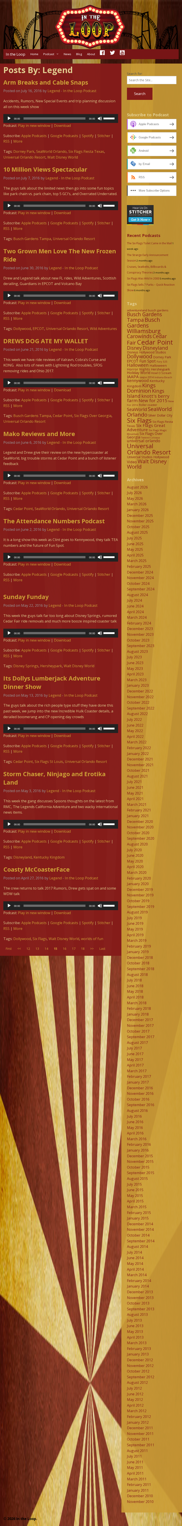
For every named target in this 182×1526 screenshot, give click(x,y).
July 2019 (134, 917)
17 (73, 948)
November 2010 (140, 1501)
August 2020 (137, 844)
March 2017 (136, 1070)
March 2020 (136, 872)
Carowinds (139, 336)
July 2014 (134, 1252)
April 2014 (135, 1269)
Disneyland (22, 857)
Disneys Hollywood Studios (146, 352)
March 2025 (136, 560)
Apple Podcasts (34, 135)
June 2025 (135, 543)
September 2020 (140, 838)
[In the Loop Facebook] (102, 54)
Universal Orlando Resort (24, 157)
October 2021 (138, 770)
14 (46, 948)
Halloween (138, 365)
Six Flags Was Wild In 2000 (143, 278)
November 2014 (140, 1229)
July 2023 (134, 657)
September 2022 (140, 708)
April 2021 (135, 798)
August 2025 (137, 532)
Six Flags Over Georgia (92, 415)
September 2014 (140, 1241)
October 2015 (138, 1167)
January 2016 (138, 1150)
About (91, 54)
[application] (60, 118)
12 (28, 948)
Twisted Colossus (150, 437)
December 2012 (140, 1359)
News (67, 54)
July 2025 (134, 538)
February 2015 (139, 1212)
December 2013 (140, 1291)
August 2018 (137, 974)
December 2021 (140, 759)
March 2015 (136, 1206)
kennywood (138, 380)
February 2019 (139, 946)
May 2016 (135, 1127)
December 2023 (140, 628)
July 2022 (134, 719)
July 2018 (134, 980)
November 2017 (140, 1025)
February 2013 (139, 1348)
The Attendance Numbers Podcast (54, 521)
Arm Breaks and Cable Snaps (45, 82)
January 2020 (138, 883)
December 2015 (140, 1156)
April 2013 (135, 1337)
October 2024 (138, 583)
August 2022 (137, 713)
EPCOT (38, 328)
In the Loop (15, 54)
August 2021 (137, 776)
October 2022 (138, 702)
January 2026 (138, 509)
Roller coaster (148, 405)
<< (19, 948)
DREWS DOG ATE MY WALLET (45, 341)
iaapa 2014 (147, 377)
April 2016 (135, 1133)
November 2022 (140, 696)
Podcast (48, 54)
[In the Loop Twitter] (112, 54)
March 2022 (136, 742)
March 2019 (136, 940)
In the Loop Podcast (79, 90)
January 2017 (138, 1082)
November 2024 (140, 577)
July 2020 (134, 849)
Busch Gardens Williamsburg (144, 325)
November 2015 (140, 1161)
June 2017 (135, 1053)
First (9, 948)
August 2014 (137, 1246)
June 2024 (135, 606)
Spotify (88, 135)
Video (132, 461)
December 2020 (140, 821)
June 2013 (135, 1325)
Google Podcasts (64, 135)
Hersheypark (51, 665)
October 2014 (138, 1235)
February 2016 (139, 1144)
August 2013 (137, 1314)
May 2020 (135, 861)
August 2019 (137, 912)
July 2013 (134, 1320)
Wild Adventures (103, 328)
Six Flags (40, 938)
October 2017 (138, 1031)
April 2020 (135, 866)
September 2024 (140, 589)
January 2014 (138, 1286)
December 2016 (140, 1088)
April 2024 (135, 611)
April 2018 (135, 997)
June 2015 (135, 1189)
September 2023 (140, 645)
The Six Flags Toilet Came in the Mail (149, 243)
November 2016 (140, 1093)
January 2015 (138, 1218)
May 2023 (135, 668)
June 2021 (135, 787)
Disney (134, 348)
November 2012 (140, 1365)
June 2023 (135, 662)
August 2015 (137, 1178)
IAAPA (133, 376)
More (17, 141)
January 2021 (138, 815)
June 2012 (135, 1394)
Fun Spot (147, 361)
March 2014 (136, 1274)
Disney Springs (25, 665)
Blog (79, 54)
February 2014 (139, 1280)
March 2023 (136, 679)
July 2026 (134, 492)
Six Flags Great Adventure (146, 427)
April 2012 (135, 1405)
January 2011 (138, 1490)
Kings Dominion (141, 388)
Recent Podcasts (143, 235)
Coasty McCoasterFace (36, 869)
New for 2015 (152, 400)
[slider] (109, 118)
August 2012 (137, 1382)
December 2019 (140, 889)
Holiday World (138, 372)
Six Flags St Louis (49, 761)
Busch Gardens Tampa (32, 238)
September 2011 (140, 1445)
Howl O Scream (161, 373)
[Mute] (100, 118)
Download (62, 125)
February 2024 (139, 623)
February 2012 (139, 1416)
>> (92, 948)
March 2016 (136, 1138)
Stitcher (103, 135)
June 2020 (135, 855)
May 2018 (135, 991)
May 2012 (135, 1399)
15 (55, 948)
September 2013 (140, 1309)
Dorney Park (23, 151)
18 (83, 948)
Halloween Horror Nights (147, 367)
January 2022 (138, 753)
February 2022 (139, 747)
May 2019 (135, 929)
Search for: (134, 74)
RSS (6, 141)
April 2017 (135, 1065)
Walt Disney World (62, 157)
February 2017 (139, 1076)
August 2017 (137, 1042)
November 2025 (140, 521)
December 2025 (140, 515)
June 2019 (135, 923)
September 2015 (140, 1172)
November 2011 (140, 1433)
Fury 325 (162, 361)
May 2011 (135, 1467)
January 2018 (138, 1014)
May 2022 (135, 730)
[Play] (9, 118)
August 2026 (137, 487)
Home (34, 54)
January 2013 (138, 1354)
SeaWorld (137, 409)
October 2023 (138, 640)
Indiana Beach (163, 377)
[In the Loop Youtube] (122, 54)
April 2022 (135, 736)
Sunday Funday (26, 597)
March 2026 (136, 504)
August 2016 (137, 1110)
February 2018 (139, 1008)
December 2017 (140, 1019)
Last (102, 948)
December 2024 (140, 572)
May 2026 (135, 498)
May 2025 (135, 549)
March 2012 (136, 1410)
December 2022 (140, 691)
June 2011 (135, 1462)
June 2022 (135, 725)
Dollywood (22, 328)
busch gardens (158, 310)
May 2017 (135, 1059)
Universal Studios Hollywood (148, 457)
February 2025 (139, 566)
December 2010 (140, 1495)
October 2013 (138, 1303)
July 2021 (134, 781)
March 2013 (136, 1342)
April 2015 (135, 1201)
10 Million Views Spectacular (45, 169)
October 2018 (138, 963)
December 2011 (140, 1427)
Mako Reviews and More (39, 434)
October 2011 (138, 1439)
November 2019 (140, 895)
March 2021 (136, 804)
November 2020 (140, 827)
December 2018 (140, 957)
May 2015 (135, 1195)
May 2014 (135, 1263)
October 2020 (138, 832)
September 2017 (140, 1036)
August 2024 (137, 594)
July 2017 (134, 1048)
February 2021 (139, 810)
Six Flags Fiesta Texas (86, 151)
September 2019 (140, 906)
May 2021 (135, 793)
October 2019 (138, 900)
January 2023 (138, 685)
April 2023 (135, 674)
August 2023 (137, 651)
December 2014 (140, 1224)
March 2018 (136, 1003)
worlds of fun (92, 938)
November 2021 (140, 764)
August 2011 (137, 1450)
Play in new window (34, 125)
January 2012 (138, 1422)
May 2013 (135, 1331)
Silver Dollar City (160, 415)
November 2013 (140, 1297)
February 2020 (139, 878)
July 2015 (134, 1184)
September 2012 (140, 1377)
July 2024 (134, 600)
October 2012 (138, 1371)
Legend (53, 90)
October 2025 (138, 526)
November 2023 (140, 634)
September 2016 (140, 1104)
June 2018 (135, 985)
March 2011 (136, 1479)
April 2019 (135, 935)
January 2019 (138, 951)
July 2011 (134, 1456)
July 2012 (134, 1388)
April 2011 (135, 1473)
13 (37, 948)
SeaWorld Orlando (51, 151)
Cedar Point (62, 415)
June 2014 (135, 1257)
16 (64, 948)
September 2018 (140, 968)
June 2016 (135, 1121)
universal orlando (143, 440)
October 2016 (138, 1099)
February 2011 (139, 1484)
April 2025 (135, 555)
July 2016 (134, 1116)
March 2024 (136, 617)
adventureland (137, 310)
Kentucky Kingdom (49, 857)
